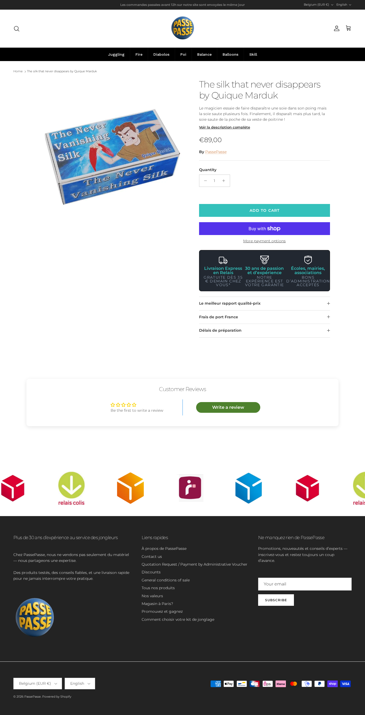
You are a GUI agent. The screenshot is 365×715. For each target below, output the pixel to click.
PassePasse (216, 151)
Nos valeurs (152, 595)
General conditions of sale (166, 580)
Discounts (151, 572)
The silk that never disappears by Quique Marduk (62, 71)
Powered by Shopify (56, 696)
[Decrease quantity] (204, 181)
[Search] (16, 28)
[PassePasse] (182, 28)
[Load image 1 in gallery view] (111, 155)
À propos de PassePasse (164, 548)
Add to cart (264, 210)
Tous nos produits (158, 587)
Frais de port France (218, 317)
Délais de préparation (220, 330)
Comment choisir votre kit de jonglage (178, 619)
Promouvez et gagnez (162, 611)
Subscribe (276, 600)
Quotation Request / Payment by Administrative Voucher (194, 564)
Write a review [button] (228, 407)
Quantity (207, 169)
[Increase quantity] (225, 181)
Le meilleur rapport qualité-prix (230, 303)
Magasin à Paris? (157, 603)
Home (18, 71)
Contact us (152, 556)
